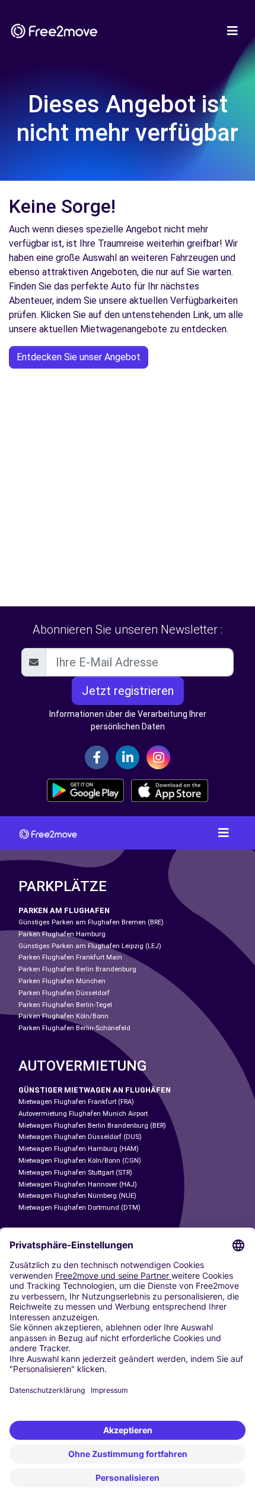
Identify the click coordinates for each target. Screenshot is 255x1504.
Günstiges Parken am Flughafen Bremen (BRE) (91, 922)
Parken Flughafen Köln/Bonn (63, 1016)
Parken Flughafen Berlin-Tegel (65, 1005)
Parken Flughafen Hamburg (62, 934)
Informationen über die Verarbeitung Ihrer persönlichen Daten (127, 720)
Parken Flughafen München (62, 981)
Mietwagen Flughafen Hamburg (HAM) (78, 1149)
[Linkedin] (127, 757)
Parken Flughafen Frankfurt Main (70, 957)
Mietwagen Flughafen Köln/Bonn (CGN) (79, 1161)
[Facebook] (97, 757)
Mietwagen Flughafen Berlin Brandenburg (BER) (92, 1125)
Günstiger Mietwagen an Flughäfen (94, 1089)
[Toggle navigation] (232, 31)
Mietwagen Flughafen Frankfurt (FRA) (76, 1102)
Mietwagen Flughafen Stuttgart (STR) (75, 1172)
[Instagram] (158, 757)
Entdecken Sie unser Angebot (79, 357)
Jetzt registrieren (128, 691)
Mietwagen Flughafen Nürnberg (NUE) (77, 1196)
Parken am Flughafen (64, 910)
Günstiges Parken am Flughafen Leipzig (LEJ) (89, 946)
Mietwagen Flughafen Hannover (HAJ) (77, 1184)
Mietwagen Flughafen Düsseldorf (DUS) (80, 1137)
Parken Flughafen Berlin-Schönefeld (74, 1028)
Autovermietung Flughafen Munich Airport (83, 1114)
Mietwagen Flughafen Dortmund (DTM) (79, 1208)
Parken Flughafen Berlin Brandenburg (77, 969)
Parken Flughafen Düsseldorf (64, 993)
